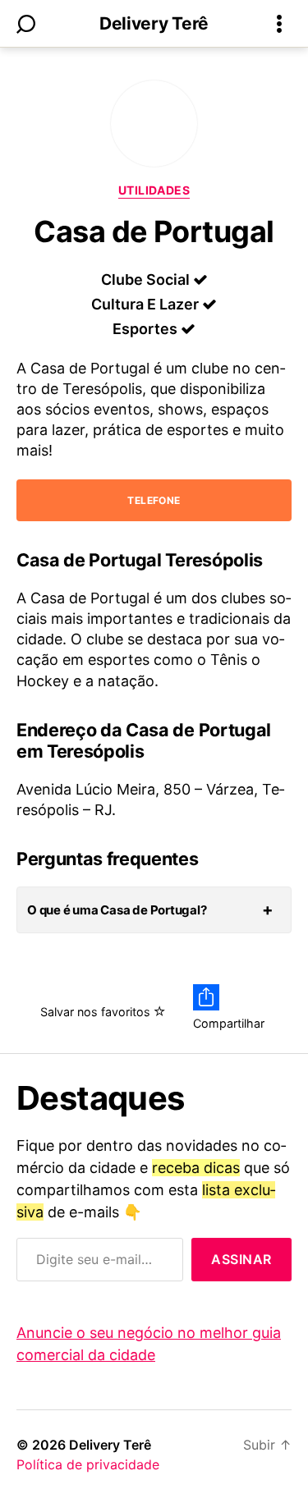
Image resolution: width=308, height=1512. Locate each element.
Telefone (153, 500)
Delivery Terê (154, 23)
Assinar (241, 1259)
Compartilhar (228, 1023)
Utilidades (154, 190)
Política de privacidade (87, 1464)
